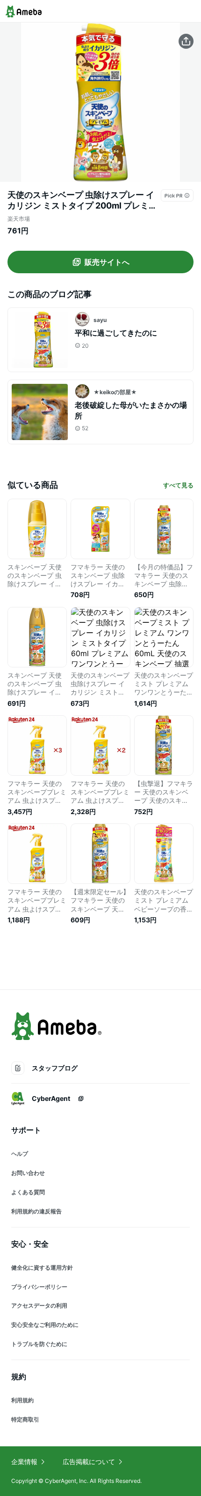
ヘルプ (19, 1153)
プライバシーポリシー (39, 1286)
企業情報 (24, 1462)
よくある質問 (28, 1192)
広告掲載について (89, 1462)
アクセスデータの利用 (39, 1305)
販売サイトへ (107, 262)
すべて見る (178, 485)
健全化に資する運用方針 (42, 1267)
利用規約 (22, 1400)
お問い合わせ (28, 1172)
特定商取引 (25, 1419)
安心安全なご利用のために (45, 1324)
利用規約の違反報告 (36, 1211)
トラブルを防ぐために (39, 1343)
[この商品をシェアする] (186, 41)
